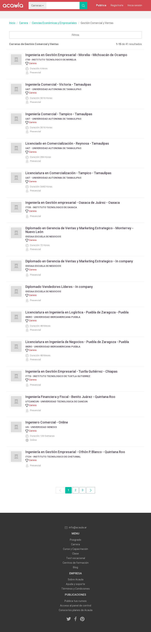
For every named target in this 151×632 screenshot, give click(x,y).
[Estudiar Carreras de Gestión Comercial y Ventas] (90, 490)
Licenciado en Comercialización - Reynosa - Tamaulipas (67, 143)
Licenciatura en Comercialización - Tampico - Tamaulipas (68, 173)
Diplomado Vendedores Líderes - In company (59, 287)
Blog (75, 567)
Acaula (13, 5)
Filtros (75, 34)
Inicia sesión (135, 5)
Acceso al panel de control (75, 605)
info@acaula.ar (78, 527)
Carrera (23, 22)
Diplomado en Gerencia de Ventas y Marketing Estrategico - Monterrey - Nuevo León (79, 230)
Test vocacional (75, 558)
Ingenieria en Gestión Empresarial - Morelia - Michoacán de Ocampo (76, 55)
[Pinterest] (82, 619)
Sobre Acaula (75, 579)
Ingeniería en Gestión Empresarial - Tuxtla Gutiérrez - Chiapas (71, 371)
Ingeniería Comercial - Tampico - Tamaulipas (58, 114)
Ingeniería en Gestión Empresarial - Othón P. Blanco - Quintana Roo (75, 452)
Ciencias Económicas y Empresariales (54, 22)
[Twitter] (69, 619)
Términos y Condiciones (75, 588)
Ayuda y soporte (75, 584)
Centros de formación (76, 562)
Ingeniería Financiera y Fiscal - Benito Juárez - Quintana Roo (70, 397)
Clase (75, 553)
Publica (101, 5)
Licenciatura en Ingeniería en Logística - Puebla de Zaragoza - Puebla (77, 312)
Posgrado (75, 539)
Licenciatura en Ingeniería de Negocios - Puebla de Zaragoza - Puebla (77, 342)
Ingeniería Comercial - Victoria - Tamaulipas (58, 84)
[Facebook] (75, 619)
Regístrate (117, 5)
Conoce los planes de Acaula (75, 610)
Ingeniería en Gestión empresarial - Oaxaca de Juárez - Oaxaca (72, 202)
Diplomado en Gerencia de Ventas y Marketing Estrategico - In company (79, 261)
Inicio (12, 22)
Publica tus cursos (75, 600)
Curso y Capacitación (75, 548)
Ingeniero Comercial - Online (46, 422)
